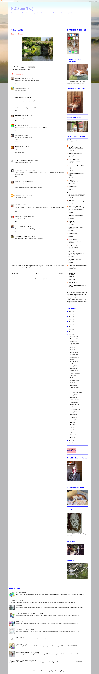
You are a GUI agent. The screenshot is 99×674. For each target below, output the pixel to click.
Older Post (60, 273)
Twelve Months (72, 261)
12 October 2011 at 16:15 (28, 236)
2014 (70, 326)
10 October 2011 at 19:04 (28, 216)
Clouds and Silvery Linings (76, 227)
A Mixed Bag (21, 8)
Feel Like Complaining (74, 140)
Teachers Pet (72, 273)
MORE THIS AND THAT (22, 637)
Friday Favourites (74, 402)
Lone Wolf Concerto (74, 160)
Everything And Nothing (75, 259)
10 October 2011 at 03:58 (29, 170)
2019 (70, 314)
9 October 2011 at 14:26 (23, 88)
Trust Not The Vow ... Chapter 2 (75, 344)
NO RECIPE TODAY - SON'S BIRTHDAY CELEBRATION (76, 148)
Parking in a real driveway (75, 241)
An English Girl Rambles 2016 (76, 146)
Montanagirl (18, 115)
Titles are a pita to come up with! (76, 201)
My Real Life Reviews (74, 252)
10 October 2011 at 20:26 (24, 226)
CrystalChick (18, 236)
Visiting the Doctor (74, 357)
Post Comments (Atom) (41, 279)
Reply (16, 83)
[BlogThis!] (30, 67)
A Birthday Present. (73, 182)
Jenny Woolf (18, 216)
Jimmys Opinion (73, 240)
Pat (15, 125)
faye (16, 135)
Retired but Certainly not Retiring (77, 265)
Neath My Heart (73, 233)
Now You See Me (73, 246)
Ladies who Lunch (74, 399)
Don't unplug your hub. (75, 206)
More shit (71, 141)
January (72, 437)
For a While (71, 274)
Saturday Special (74, 352)
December (73, 336)
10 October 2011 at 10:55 (26, 195)
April (71, 430)
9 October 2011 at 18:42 (27, 115)
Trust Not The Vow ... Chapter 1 (75, 362)
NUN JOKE (71, 229)
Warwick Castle (26, 69)
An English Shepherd (20, 160)
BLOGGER (72, 279)
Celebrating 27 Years (74, 155)
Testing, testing (19, 621)
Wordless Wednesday (75, 407)
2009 (70, 443)
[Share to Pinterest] (34, 67)
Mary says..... (72, 200)
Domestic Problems (75, 390)
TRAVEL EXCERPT (73, 235)
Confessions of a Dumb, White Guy (76, 166)
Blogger (63, 671)
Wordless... (72, 359)
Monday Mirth (73, 347)
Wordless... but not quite (76, 378)
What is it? (72, 383)
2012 (70, 331)
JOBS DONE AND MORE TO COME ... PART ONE (29, 613)
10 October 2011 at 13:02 (24, 205)
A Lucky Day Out (74, 404)
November (73, 338)
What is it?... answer (75, 380)
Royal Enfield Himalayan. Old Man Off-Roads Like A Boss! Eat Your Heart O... (77, 209)
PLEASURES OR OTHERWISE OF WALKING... (28, 652)
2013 (70, 329)
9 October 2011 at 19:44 (23, 135)
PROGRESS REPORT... (22, 592)
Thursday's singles (74, 387)
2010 (70, 440)
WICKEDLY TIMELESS (74, 161)
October (72, 341)
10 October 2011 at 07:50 (27, 181)
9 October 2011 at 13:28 (27, 78)
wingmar (52, 671)
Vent (70, 193)
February (72, 435)
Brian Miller (18, 78)
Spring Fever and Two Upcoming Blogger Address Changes (76, 254)
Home (37, 273)
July (71, 422)
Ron (16, 88)
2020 (70, 311)
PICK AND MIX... (75, 354)
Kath (16, 205)
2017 (70, 319)
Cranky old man (73, 186)
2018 (70, 316)
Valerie (16, 182)
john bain (17, 195)
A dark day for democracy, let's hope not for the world (77, 267)
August (72, 420)
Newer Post (15, 273)
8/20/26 (70, 168)
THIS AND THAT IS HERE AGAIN (25, 629)
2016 (70, 321)
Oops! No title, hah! (73, 247)
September (73, 417)
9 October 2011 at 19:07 (23, 125)
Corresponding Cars (75, 409)
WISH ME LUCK (20, 605)
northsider (71, 180)
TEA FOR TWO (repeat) (76, 392)
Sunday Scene (18, 69)
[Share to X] (31, 67)
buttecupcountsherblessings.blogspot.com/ (77, 285)
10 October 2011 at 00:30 (32, 160)
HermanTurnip (19, 170)
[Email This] (28, 67)
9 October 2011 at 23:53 (23, 147)
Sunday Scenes (73, 385)
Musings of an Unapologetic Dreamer (76, 216)
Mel (16, 147)
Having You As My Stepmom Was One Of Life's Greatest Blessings (77, 194)
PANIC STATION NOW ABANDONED (26, 660)
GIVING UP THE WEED (16, 600)
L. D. (16, 226)
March (72, 432)
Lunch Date (73, 375)
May (71, 427)
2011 (70, 334)
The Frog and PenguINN (75, 153)
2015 (70, 324)
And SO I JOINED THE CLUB (76, 188)
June (71, 425)
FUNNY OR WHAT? (21, 644)
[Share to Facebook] (33, 67)
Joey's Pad (71, 221)
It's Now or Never (73, 222)
